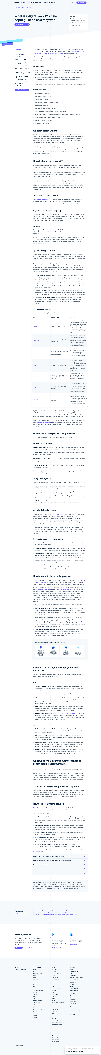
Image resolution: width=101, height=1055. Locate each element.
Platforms (54, 990)
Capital (34, 977)
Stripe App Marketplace (57, 1020)
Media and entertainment (58, 1006)
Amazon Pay (36, 353)
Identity (35, 992)
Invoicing (35, 994)
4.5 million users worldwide (67, 713)
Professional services (57, 1009)
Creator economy (56, 996)
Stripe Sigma (36, 1011)
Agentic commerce (56, 973)
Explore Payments (56, 947)
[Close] (98, 1048)
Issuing (34, 996)
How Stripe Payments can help (22, 85)
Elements (35, 988)
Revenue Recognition (38, 1009)
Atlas (34, 971)
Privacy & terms (74, 979)
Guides (72, 969)
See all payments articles (20, 913)
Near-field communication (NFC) (42, 199)
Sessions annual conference (77, 977)
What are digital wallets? (20, 54)
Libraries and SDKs (56, 1037)
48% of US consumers (44, 422)
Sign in (72, 2)
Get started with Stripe (22, 24)
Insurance (54, 1004)
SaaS (53, 992)
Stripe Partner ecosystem (58, 1022)
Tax (34, 1013)
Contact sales (81, 2)
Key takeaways (18, 51)
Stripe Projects (55, 1039)
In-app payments (56, 985)
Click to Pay (36, 376)
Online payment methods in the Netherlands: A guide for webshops (52, 910)
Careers (72, 997)
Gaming (53, 1000)
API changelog (55, 1035)
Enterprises (54, 969)
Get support (73, 1009)
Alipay (34, 387)
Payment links (36, 1002)
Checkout (35, 979)
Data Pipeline (36, 986)
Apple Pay (35, 326)
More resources (19, 7)
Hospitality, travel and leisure (58, 1002)
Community (73, 975)
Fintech (53, 998)
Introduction (17, 49)
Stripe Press (73, 1001)
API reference (55, 1032)
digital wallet (60, 820)
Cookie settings (74, 988)
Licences (72, 984)
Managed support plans (75, 1011)
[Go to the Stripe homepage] (16, 967)
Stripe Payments (38, 808)
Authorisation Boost (38, 973)
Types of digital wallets (20, 59)
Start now (18, 947)
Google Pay (36, 340)
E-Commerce (55, 977)
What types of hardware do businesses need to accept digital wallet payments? (21, 78)
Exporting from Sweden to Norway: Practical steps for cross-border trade (53, 912)
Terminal (35, 1015)
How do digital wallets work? (21, 57)
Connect (35, 983)
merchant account (66, 589)
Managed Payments (38, 1000)
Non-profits (54, 1008)
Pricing (53, 2)
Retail (53, 1013)
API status (54, 1034)
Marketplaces (55, 986)
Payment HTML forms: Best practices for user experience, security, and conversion (56, 914)
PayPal (34, 365)
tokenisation (60, 514)
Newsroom (72, 999)
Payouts (35, 1006)
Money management (56, 988)
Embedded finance (56, 979)
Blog (71, 973)
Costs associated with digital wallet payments (21, 82)
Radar (34, 1008)
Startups (54, 971)
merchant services (43, 589)
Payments (29, 7)
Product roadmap (74, 995)
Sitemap (72, 986)
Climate (35, 981)
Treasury (35, 1017)
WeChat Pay (36, 399)
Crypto (34, 985)
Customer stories (74, 971)
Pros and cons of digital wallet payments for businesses (22, 73)
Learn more (73, 28)
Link (34, 998)
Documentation (55, 1030)
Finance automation (56, 981)
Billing (34, 975)
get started (36, 851)
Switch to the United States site (74, 1051)
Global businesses (56, 983)
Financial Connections (38, 990)
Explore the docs (74, 944)
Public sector (55, 1011)
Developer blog (55, 1041)
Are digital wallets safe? (20, 66)
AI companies (55, 994)
